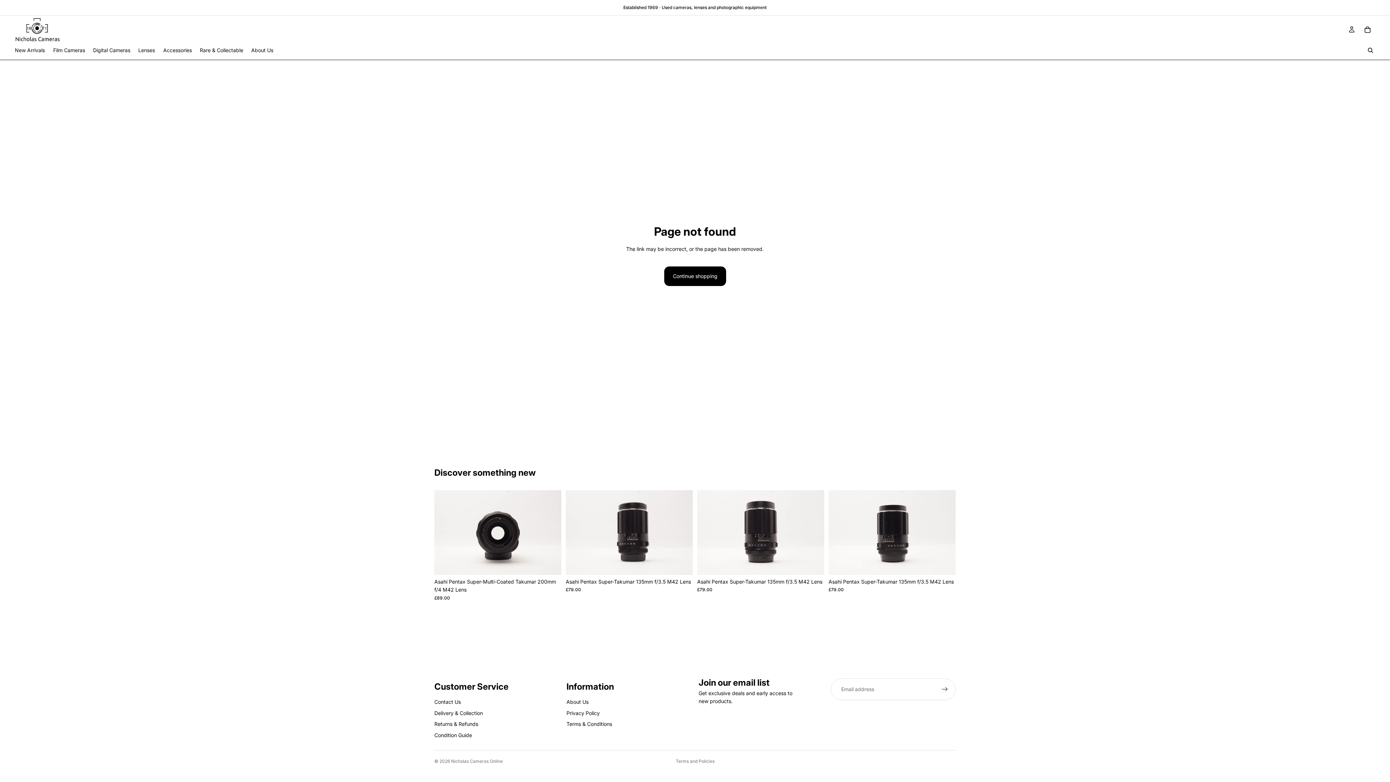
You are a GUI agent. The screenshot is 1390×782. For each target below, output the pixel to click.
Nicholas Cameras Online (477, 761)
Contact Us (447, 702)
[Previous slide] (445, 533)
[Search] (1370, 50)
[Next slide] (550, 533)
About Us (577, 702)
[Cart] (1368, 30)
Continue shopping (695, 276)
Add (556, 563)
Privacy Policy (583, 713)
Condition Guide (453, 735)
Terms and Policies (695, 761)
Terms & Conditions (589, 724)
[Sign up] (944, 689)
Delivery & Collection (458, 713)
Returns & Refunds (456, 724)
